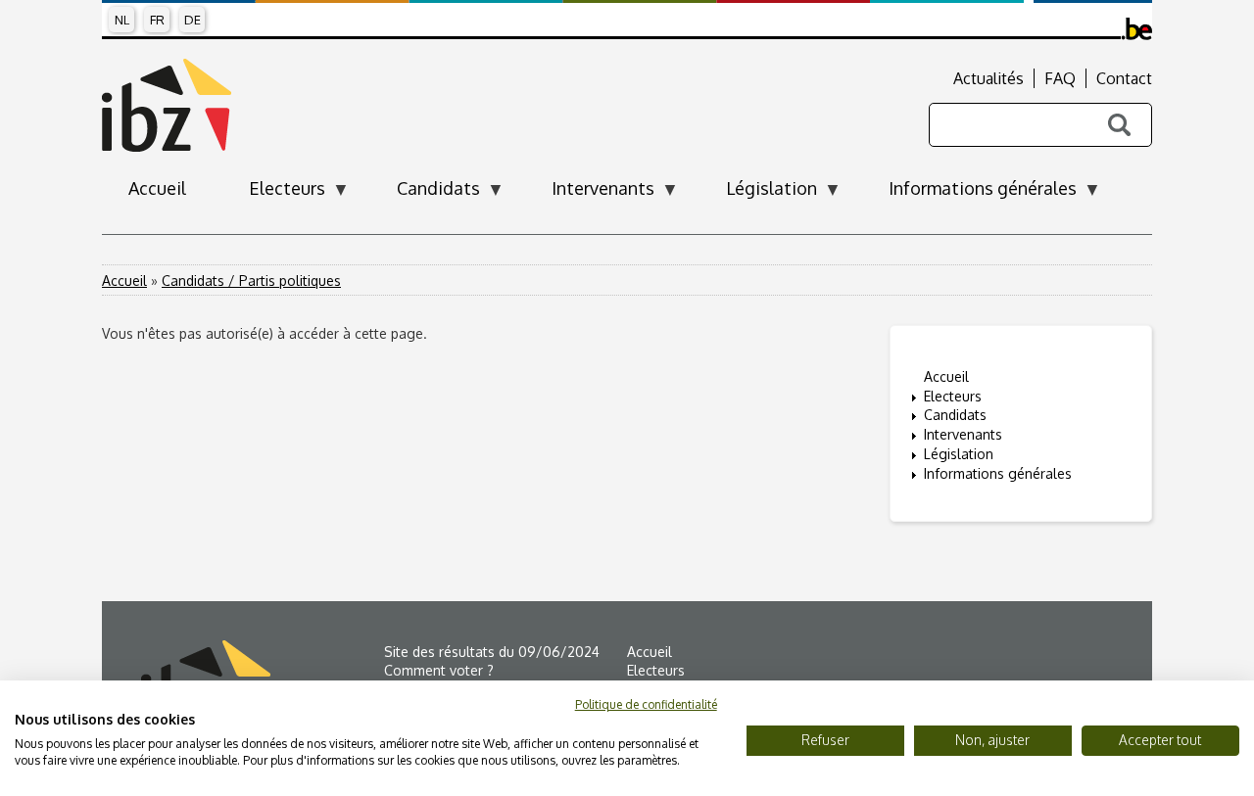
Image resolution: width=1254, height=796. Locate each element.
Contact (1124, 78)
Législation (958, 453)
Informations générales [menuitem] (969, 194)
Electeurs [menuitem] (273, 194)
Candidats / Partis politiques (251, 280)
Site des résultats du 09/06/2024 (492, 651)
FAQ (1060, 78)
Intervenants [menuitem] (589, 194)
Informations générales (998, 473)
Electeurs (953, 396)
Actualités (988, 78)
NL (122, 19)
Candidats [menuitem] (425, 194)
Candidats (955, 414)
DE (192, 19)
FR (157, 19)
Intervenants (963, 434)
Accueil (124, 280)
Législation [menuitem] (758, 194)
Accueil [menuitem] (157, 188)
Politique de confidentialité (646, 704)
